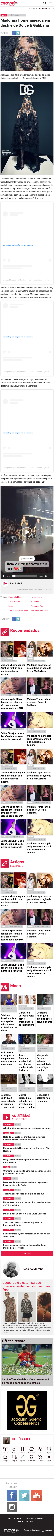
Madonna (35, 602)
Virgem (49, 1453)
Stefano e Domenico (39, 611)
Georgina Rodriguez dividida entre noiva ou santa (44, 1017)
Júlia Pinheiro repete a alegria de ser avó (23, 1194)
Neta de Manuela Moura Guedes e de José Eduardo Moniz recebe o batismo (24, 1138)
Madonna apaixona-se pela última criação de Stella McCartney (39, 668)
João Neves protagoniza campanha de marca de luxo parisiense (8, 1058)
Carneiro (5, 1453)
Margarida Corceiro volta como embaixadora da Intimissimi (26, 1018)
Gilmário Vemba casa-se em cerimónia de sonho (27, 1128)
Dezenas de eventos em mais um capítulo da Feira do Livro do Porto (25, 1183)
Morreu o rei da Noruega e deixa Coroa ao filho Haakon (26, 1149)
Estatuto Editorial (34, 1519)
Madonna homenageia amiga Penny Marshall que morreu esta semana (39, 740)
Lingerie (23, 1006)
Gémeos (22, 1453)
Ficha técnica (14, 1519)
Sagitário (22, 1460)
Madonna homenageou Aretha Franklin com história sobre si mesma (13, 669)
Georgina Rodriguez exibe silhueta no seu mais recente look (8, 1101)
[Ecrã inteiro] (50, 576)
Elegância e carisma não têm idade (43, 1098)
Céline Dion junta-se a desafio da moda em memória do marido (12, 736)
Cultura (7, 1178)
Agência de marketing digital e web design (47, 1530)
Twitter (18, 33)
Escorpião (14, 1460)
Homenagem (36, 597)
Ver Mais (27, 1253)
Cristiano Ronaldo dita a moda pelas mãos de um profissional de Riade (9, 1023)
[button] (27, 532)
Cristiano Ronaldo (8, 1006)
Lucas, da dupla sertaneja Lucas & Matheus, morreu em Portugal (25, 1246)
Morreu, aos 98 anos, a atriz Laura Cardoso (24, 1214)
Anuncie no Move (26, 1522)
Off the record (13, 1341)
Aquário (40, 1460)
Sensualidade (43, 1046)
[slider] (24, 576)
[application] (27, 532)
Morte (4, 695)
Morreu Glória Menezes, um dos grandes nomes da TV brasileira (27, 1203)
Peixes (49, 1460)
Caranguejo (31, 1453)
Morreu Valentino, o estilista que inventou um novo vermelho (26, 1101)
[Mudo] (46, 576)
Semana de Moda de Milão (20, 611)
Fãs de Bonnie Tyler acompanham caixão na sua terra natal (26, 1235)
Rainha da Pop (37, 606)
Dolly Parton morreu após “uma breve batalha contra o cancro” (26, 1161)
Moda (4, 15)
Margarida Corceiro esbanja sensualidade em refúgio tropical (44, 1063)
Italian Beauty (14, 602)
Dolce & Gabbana (16, 597)
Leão (40, 1453)
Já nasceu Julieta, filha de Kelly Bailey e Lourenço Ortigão (22, 1223)
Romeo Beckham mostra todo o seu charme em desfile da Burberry (26, 1063)
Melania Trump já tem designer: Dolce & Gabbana (39, 702)
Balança (5, 1460)
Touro (13, 1453)
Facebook (14, 33)
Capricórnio (31, 1460)
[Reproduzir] (4, 576)
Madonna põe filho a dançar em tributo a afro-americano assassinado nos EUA (12, 704)
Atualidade (22, 8)
